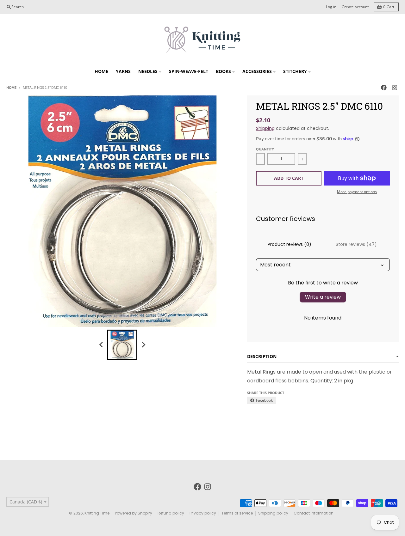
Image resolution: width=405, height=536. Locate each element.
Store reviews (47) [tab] (356, 244)
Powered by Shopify (133, 513)
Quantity (265, 149)
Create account (355, 6)
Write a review (323, 297)
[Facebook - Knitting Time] (384, 87)
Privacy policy (203, 513)
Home (11, 87)
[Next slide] (143, 344)
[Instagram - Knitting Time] (394, 87)
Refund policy (171, 513)
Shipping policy (273, 513)
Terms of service (237, 513)
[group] (122, 345)
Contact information (313, 513)
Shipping (265, 128)
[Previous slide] (101, 344)
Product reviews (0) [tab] (289, 244)
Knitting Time (96, 513)
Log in (331, 6)
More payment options (357, 191)
